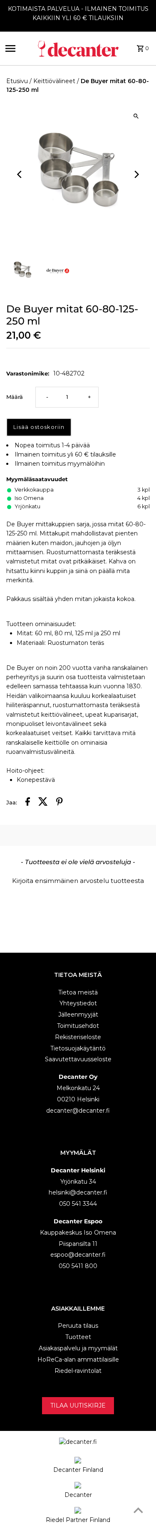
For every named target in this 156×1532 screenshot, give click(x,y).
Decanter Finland (78, 1470)
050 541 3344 (78, 1203)
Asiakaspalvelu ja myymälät (78, 1348)
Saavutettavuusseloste (78, 1059)
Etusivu (17, 81)
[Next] (136, 174)
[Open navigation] (18, 48)
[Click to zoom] (136, 116)
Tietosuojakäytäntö (78, 1048)
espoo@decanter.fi (78, 1254)
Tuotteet (78, 1337)
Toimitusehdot (78, 1026)
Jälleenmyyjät (78, 1014)
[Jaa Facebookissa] (27, 802)
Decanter (78, 1495)
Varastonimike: (27, 373)
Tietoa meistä (78, 992)
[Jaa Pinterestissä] (59, 802)
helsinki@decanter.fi (78, 1192)
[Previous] (19, 174)
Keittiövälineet (54, 81)
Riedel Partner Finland (78, 1520)
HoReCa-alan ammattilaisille (78, 1359)
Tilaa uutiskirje (78, 1405)
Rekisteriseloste (78, 1037)
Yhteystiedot (78, 1003)
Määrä (14, 397)
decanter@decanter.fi (78, 1110)
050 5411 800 (78, 1266)
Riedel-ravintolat (78, 1371)
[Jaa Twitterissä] (43, 802)
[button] (78, 879)
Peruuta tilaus (78, 1325)
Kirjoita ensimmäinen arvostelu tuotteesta (78, 881)
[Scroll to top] (138, 1510)
